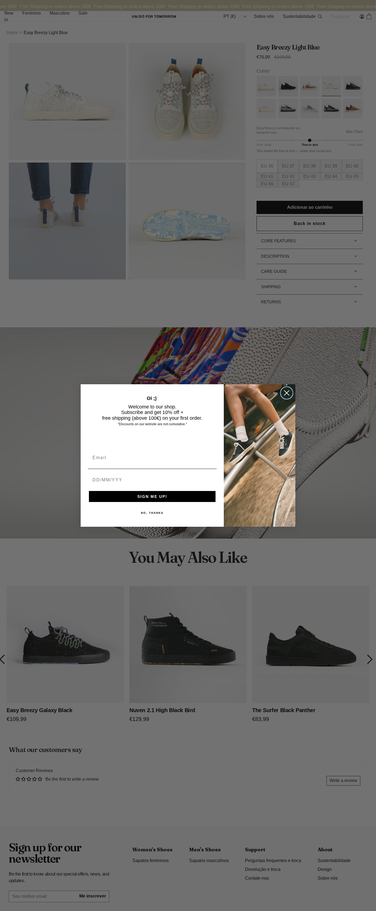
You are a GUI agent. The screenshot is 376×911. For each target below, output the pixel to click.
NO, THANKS (152, 512)
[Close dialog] (287, 393)
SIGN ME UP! (152, 496)
